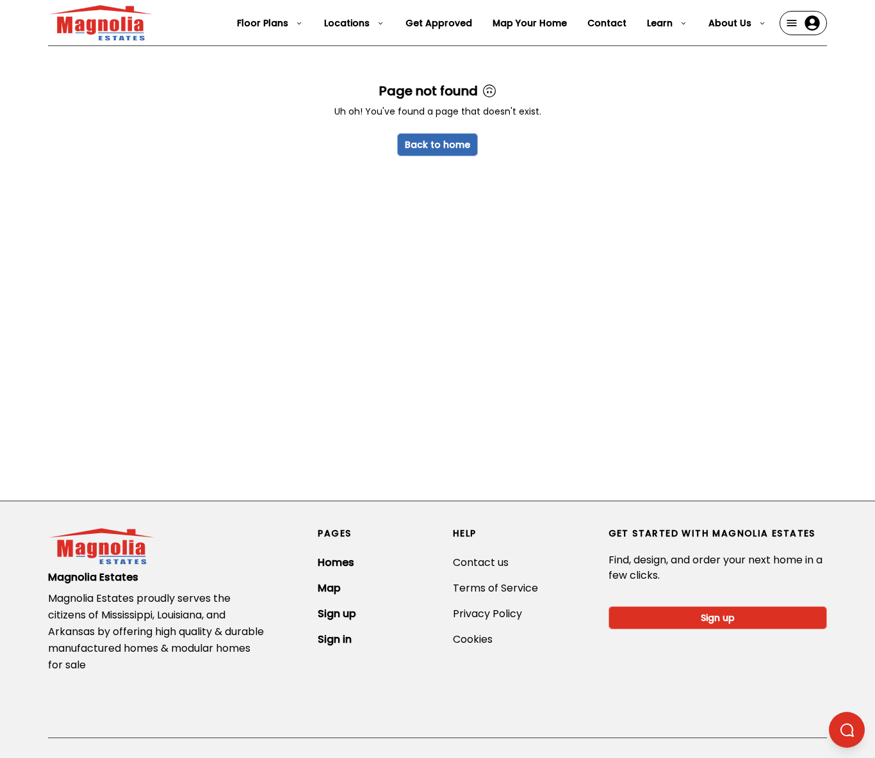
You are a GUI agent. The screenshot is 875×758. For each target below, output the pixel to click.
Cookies (473, 639)
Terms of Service (495, 588)
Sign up (337, 613)
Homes (336, 562)
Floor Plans (262, 23)
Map (329, 588)
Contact (606, 23)
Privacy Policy (487, 613)
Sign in (335, 639)
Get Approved (438, 23)
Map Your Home (530, 23)
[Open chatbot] (847, 730)
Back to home (437, 144)
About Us (729, 23)
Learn (660, 23)
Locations (347, 23)
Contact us (481, 562)
